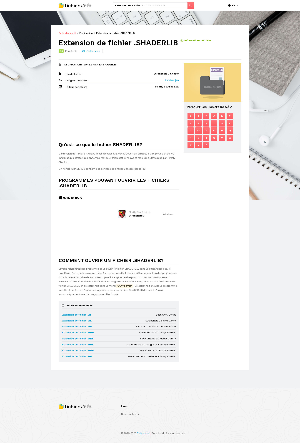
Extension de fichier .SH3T (78, 356)
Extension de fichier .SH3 (77, 326)
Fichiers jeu (85, 33)
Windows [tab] (72, 198)
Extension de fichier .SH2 (77, 320)
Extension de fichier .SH (76, 314)
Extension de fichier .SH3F (78, 338)
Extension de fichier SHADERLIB (115, 33)
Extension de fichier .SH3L (78, 344)
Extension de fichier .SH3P (78, 350)
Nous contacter (130, 414)
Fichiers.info (144, 433)
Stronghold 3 (137, 215)
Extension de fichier (127, 5)
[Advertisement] (119, 117)
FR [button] (233, 5)
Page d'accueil (67, 33)
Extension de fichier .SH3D (78, 332)
